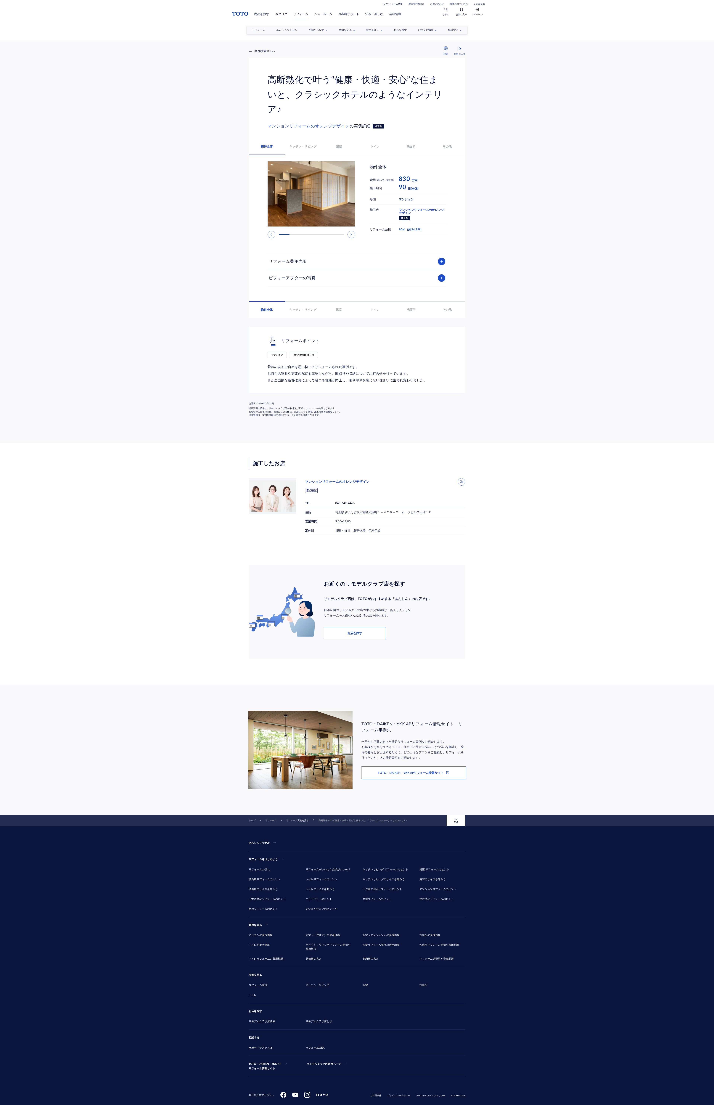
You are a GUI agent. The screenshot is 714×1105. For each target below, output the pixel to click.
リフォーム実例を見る (297, 820)
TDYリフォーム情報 (392, 4)
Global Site (479, 4)
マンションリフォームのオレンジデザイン (309, 126)
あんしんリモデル (259, 842)
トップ (252, 820)
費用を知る (255, 925)
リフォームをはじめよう (263, 859)
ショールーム (323, 14)
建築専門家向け (416, 4)
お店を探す (354, 633)
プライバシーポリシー (398, 1095)
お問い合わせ (437, 4)
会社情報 (395, 14)
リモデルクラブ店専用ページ (324, 1064)
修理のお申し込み (459, 4)
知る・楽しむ (374, 14)
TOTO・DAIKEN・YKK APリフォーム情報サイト (411, 772)
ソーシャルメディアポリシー (430, 1095)
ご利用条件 (375, 1095)
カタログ (281, 14)
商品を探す (261, 14)
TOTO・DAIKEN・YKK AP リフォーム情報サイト (265, 1066)
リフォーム (300, 14)
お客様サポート (348, 14)
